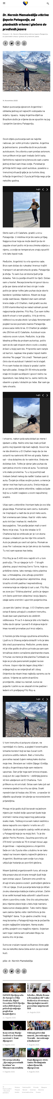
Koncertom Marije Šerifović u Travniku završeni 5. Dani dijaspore (12, 1036)
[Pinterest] (18, 43)
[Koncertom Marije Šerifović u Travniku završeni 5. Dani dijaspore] (14, 1025)
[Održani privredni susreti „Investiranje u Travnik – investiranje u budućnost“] (38, 1025)
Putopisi (6, 34)
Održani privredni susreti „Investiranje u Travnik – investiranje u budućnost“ (38, 1036)
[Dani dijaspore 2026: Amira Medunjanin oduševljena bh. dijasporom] (38, 1052)
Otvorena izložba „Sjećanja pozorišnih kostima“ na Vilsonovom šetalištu (13, 1063)
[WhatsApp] (24, 43)
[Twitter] (11, 43)
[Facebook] (5, 43)
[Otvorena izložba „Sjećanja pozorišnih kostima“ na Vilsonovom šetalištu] (14, 1052)
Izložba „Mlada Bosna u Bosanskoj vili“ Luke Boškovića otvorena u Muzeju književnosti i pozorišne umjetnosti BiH (38, 1002)
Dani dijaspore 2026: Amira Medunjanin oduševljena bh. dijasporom (37, 1063)
